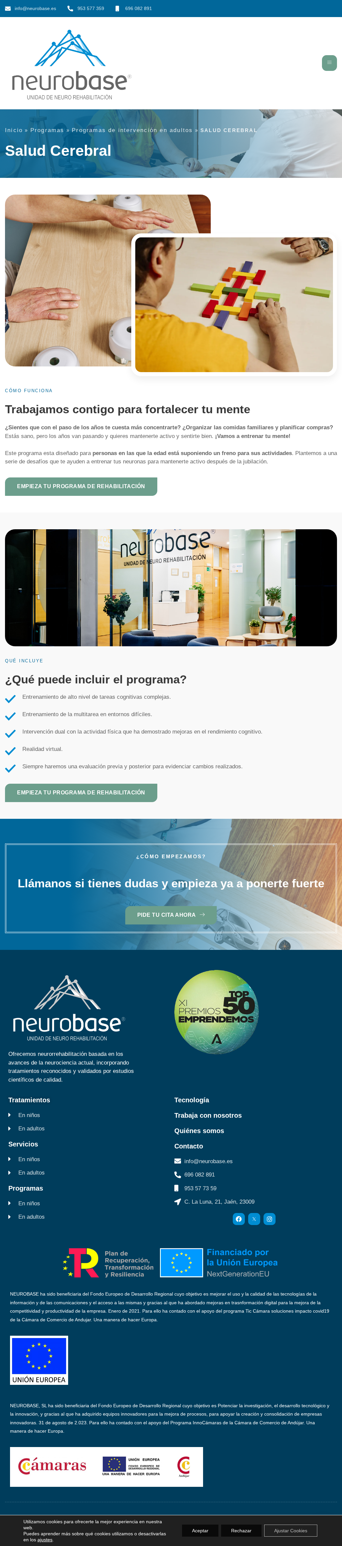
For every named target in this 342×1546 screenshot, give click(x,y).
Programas (47, 130)
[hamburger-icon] (329, 63)
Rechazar (241, 1530)
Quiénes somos (199, 1130)
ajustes (44, 1539)
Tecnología (191, 1100)
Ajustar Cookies (290, 1530)
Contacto (188, 1146)
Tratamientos (29, 1100)
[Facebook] (239, 1219)
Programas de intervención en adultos (132, 130)
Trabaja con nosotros (208, 1115)
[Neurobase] (254, 1219)
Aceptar (200, 1530)
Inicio (14, 130)
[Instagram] (270, 1219)
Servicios (23, 1144)
